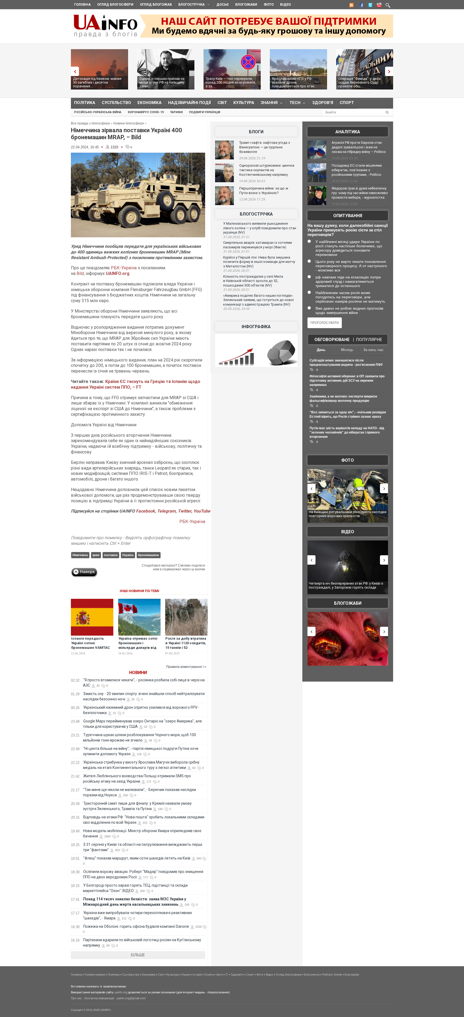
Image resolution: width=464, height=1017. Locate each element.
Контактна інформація (99, 998)
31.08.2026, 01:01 (236, 251)
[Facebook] (360, 6)
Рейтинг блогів (332, 974)
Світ (222, 102)
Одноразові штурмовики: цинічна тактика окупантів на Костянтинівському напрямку (266, 170)
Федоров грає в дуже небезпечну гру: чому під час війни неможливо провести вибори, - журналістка (360, 192)
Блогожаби (246, 4)
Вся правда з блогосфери (90, 123)
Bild (80, 273)
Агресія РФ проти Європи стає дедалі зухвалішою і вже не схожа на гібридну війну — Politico (359, 147)
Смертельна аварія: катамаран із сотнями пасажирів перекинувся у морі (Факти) (257, 245)
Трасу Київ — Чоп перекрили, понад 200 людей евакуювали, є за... (231, 82)
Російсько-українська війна (97, 112)
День (321, 350)
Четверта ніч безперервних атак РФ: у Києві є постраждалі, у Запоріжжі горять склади (346, 585)
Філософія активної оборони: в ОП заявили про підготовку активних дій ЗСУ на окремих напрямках (347, 380)
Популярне (369, 339)
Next (390, 71)
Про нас (76, 998)
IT (226, 974)
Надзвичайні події (189, 102)
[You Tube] (378, 6)
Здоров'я (322, 102)
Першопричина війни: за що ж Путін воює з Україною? (263, 190)
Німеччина (80, 555)
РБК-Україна (124, 267)
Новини (138, 672)
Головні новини (95, 974)
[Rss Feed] (351, 6)
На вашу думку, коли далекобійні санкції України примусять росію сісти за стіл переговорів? (347, 230)
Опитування (347, 215)
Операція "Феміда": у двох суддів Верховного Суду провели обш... (359, 82)
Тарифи (176, 112)
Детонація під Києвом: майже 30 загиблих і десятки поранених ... (97, 82)
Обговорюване (332, 339)
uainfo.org (120, 992)
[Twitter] (369, 6)
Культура (243, 102)
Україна (127, 555)
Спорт (347, 102)
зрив (95, 555)
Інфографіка (256, 326)
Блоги (256, 131)
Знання (268, 104)
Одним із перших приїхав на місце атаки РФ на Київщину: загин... (162, 82)
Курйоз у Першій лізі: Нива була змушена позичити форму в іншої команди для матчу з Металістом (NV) (259, 261)
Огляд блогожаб (156, 4)
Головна (82, 4)
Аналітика (347, 131)
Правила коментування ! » (186, 667)
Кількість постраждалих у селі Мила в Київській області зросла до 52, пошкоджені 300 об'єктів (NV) (253, 280)
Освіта (208, 974)
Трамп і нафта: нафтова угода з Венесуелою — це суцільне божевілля (264, 147)
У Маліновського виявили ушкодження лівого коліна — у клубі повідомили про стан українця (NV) (259, 227)
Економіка (149, 102)
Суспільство (116, 102)
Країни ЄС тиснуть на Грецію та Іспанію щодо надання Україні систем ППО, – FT (135, 384)
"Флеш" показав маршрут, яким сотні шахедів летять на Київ (136, 858)
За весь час (373, 350)
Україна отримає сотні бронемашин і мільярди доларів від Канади (137, 645)
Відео (285, 4)
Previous (73, 71)
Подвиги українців (204, 112)
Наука (186, 974)
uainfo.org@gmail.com (131, 998)
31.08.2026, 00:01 (236, 290)
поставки (111, 555)
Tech (293, 104)
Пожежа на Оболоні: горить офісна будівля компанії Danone (136, 926)
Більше (138, 955)
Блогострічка (190, 5)
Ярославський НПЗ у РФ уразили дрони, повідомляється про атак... (294, 82)
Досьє (222, 4)
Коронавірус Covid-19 (146, 112)
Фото (269, 4)
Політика (84, 102)
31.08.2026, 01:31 (236, 237)
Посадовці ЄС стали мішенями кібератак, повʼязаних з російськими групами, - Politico (357, 170)
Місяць (347, 350)
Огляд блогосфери (115, 4)
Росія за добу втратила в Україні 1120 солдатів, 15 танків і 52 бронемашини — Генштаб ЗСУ (185, 647)
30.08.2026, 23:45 (236, 309)
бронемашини (148, 555)
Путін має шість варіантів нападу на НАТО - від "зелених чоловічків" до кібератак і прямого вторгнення (347, 432)
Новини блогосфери (128, 123)
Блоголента (312, 974)
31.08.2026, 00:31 (236, 271)
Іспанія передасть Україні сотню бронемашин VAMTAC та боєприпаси (90, 645)
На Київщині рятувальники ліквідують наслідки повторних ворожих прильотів (347, 514)
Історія (197, 974)
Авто (219, 974)
